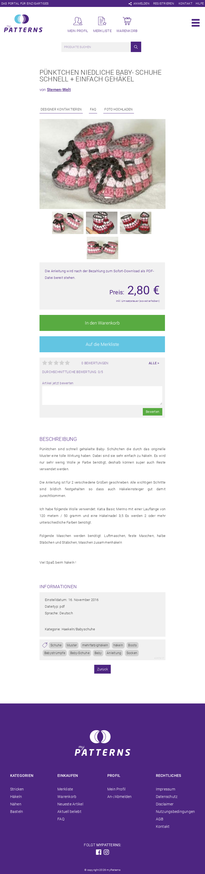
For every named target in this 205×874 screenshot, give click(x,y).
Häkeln (16, 796)
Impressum (165, 789)
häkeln (118, 645)
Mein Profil (116, 789)
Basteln (16, 811)
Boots (132, 645)
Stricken (17, 789)
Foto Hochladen (118, 109)
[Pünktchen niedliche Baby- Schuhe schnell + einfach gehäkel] (102, 208)
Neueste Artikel (70, 804)
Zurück (102, 669)
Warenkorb (66, 796)
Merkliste (65, 789)
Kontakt (185, 3)
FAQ (93, 109)
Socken (132, 653)
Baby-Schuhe (79, 653)
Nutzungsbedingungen (175, 811)
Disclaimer (165, 804)
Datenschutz (167, 796)
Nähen (15, 804)
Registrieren (163, 3)
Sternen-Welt (59, 89)
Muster (72, 645)
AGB (160, 819)
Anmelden (141, 3)
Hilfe (200, 3)
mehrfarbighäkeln (95, 645)
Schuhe (55, 645)
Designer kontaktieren (61, 109)
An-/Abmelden (119, 796)
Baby (98, 653)
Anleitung (114, 653)
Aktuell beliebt (69, 811)
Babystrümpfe (54, 653)
